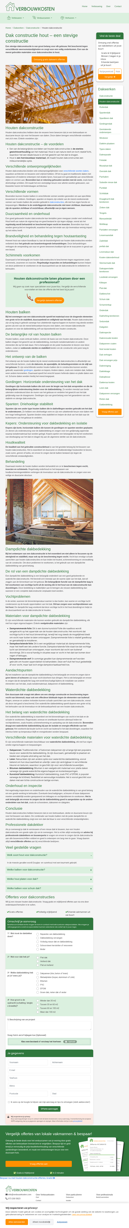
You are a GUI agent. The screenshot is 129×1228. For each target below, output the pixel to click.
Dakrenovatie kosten (108, 338)
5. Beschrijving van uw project (21, 1019)
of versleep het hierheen (41, 1041)
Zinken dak (104, 207)
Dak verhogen (105, 355)
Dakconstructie (33, 28)
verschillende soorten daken (76, 171)
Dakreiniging (105, 366)
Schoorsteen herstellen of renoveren (56, 945)
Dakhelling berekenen (109, 316)
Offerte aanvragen (49, 1109)
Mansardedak (105, 219)
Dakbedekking (105, 405)
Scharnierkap (105, 305)
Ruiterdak (103, 107)
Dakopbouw (104, 377)
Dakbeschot (104, 294)
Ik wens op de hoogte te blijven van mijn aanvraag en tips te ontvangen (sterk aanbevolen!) (50, 1102)
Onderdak (103, 310)
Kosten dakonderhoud (109, 257)
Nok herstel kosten (107, 349)
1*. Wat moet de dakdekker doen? (19, 935)
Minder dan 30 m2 (48, 1000)
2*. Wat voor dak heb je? (18, 957)
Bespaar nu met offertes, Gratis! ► (27, 1178)
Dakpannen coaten (107, 344)
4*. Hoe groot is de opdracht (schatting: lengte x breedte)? (20, 1003)
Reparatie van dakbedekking (52, 934)
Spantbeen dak (106, 118)
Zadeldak (103, 241)
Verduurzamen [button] (43, 18)
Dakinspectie (105, 332)
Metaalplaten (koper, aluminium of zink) (57, 977)
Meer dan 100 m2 (48, 1012)
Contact (118, 6)
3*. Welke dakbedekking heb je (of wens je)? (20, 974)
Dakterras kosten (107, 382)
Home (84, 6)
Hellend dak (45, 961)
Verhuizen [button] (70, 18)
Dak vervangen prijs (108, 360)
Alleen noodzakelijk (41, 1222)
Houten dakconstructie (52, 28)
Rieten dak (104, 399)
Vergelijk (109, 76)
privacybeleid (77, 1121)
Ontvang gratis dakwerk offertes (49, 59)
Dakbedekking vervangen (51, 938)
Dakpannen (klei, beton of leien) (54, 973)
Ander (42, 949)
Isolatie (68, 1200)
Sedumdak (104, 321)
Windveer (103, 138)
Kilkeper (103, 283)
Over (108, 6)
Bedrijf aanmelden (102, 1197)
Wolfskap (103, 224)
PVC (42, 985)
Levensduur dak (106, 252)
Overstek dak (105, 171)
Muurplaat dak (105, 166)
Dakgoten (103, 327)
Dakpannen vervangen (109, 393)
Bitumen (43, 981)
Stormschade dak (107, 263)
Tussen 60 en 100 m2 (49, 1008)
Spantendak (104, 113)
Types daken (105, 149)
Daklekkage (104, 371)
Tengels (102, 213)
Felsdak (103, 160)
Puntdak (103, 188)
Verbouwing (96, 6)
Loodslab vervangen (108, 277)
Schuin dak (104, 299)
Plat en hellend (46, 965)
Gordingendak (105, 124)
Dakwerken (18, 28)
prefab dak (104, 246)
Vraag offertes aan (110, 412)
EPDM (43, 988)
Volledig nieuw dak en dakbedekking (56, 941)
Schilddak (103, 193)
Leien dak (103, 388)
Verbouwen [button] (16, 18)
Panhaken (104, 177)
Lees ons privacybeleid (82, 1214)
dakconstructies (57, 202)
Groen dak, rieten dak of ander (53, 992)
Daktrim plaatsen (107, 143)
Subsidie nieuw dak (108, 182)
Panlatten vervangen (108, 230)
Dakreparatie (105, 155)
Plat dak (43, 957)
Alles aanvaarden (17, 1222)
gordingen (28, 370)
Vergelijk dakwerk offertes (49, 300)
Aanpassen (62, 1222)
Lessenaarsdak (106, 235)
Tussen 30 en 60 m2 (49, 1004)
